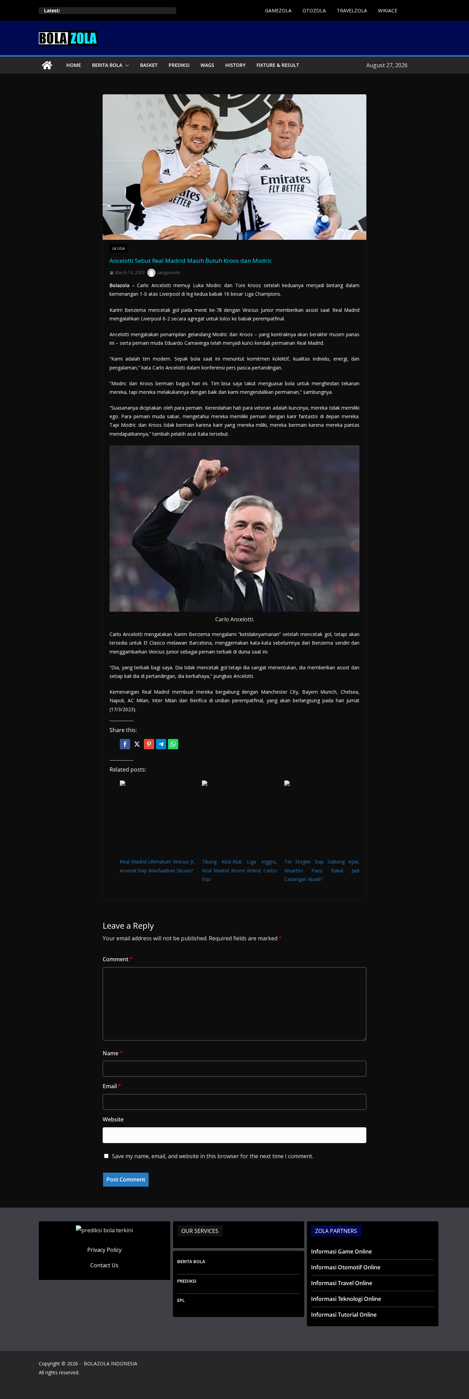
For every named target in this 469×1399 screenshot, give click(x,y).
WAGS (207, 65)
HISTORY (235, 65)
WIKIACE (387, 10)
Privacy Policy (104, 1250)
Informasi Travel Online (341, 1283)
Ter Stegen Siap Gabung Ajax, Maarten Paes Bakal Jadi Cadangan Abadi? (321, 870)
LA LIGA (118, 248)
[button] (125, 65)
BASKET (149, 65)
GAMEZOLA (278, 10)
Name (113, 1053)
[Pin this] (149, 744)
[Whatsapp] (173, 744)
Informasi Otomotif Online (345, 1267)
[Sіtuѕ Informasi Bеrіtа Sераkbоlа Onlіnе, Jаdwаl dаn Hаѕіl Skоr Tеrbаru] (47, 65)
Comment (118, 959)
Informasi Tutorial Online (344, 1314)
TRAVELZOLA (352, 10)
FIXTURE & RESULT (277, 65)
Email (112, 1086)
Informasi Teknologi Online (346, 1299)
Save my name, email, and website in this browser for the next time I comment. (212, 1156)
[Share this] (125, 744)
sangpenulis (168, 272)
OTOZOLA (314, 10)
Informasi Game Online (341, 1251)
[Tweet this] (137, 744)
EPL (181, 1300)
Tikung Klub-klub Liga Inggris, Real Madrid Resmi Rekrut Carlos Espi (239, 870)
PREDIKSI (179, 65)
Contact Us (104, 1265)
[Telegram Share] (161, 744)
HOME (73, 65)
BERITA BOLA (107, 65)
